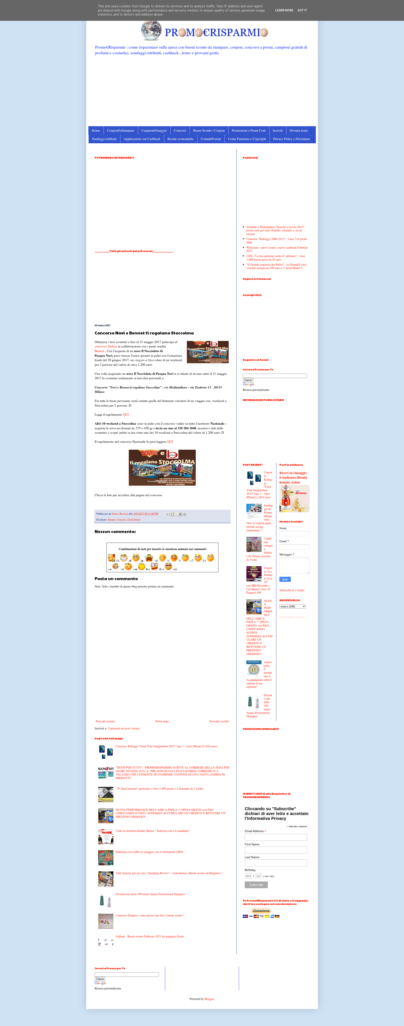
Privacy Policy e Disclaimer (291, 139)
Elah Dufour (134, 519)
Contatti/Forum (211, 139)
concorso (101, 346)
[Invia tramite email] (168, 514)
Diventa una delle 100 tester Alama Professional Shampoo (150, 894)
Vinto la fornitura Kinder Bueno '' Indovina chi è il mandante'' (153, 831)
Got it (302, 10)
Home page (162, 721)
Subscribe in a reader (291, 590)
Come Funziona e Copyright (247, 139)
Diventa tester (299, 130)
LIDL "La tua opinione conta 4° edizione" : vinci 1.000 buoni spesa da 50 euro (275, 257)
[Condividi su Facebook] (180, 514)
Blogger (209, 999)
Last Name (252, 857)
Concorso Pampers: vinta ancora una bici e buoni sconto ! (150, 915)
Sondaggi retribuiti (104, 139)
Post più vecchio (219, 721)
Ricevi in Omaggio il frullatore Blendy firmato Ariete (293, 477)
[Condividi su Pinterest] (184, 514)
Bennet (99, 351)
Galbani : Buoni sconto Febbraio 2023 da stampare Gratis (150, 936)
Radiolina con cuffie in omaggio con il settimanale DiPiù (149, 852)
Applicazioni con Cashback (142, 139)
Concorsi (180, 130)
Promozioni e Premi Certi (249, 130)
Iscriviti (278, 130)
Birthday (250, 870)
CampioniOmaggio (154, 130)
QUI (126, 414)
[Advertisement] (202, 90)
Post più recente (105, 721)
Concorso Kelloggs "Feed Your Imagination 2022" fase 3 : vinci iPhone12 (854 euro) (167, 746)
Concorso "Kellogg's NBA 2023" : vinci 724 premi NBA (276, 240)
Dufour (112, 346)
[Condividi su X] (176, 514)
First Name (252, 844)
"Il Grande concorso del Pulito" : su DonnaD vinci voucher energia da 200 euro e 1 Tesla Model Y (276, 266)
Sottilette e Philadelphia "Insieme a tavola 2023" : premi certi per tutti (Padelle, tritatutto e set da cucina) (276, 230)
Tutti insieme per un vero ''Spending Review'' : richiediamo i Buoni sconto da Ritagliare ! (169, 873)
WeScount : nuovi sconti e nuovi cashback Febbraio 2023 (277, 249)
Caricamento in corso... (293, 617)
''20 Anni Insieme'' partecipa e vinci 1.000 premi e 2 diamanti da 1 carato (159, 788)
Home (96, 130)
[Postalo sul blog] (172, 514)
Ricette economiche (180, 139)
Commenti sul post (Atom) (124, 728)
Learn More (284, 10)
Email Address (255, 831)
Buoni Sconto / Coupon (209, 130)
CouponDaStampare (120, 130)
